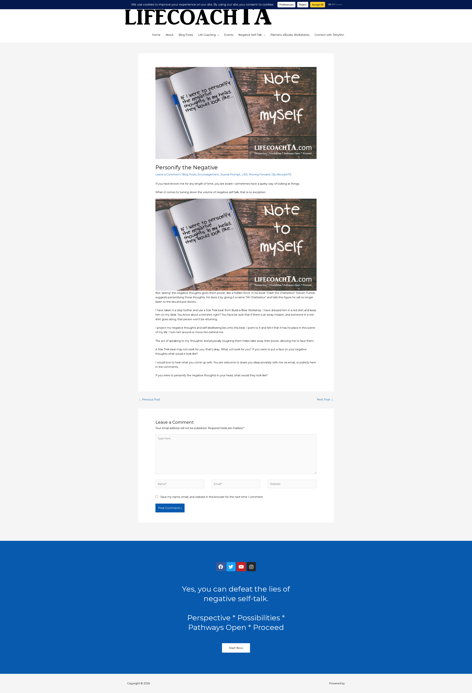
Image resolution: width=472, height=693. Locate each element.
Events (228, 35)
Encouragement (208, 174)
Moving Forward (259, 174)
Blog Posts (186, 35)
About (169, 35)
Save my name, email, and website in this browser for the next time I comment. (211, 497)
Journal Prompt (230, 174)
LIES (245, 174)
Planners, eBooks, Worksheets (289, 35)
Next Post (325, 399)
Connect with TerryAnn (329, 35)
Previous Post (149, 399)
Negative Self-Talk (250, 35)
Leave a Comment (167, 174)
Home (156, 35)
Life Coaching (207, 35)
